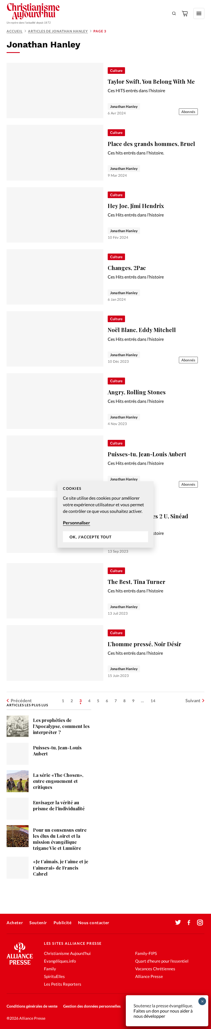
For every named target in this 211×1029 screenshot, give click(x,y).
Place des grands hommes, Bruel (151, 143)
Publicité (62, 922)
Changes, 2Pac (127, 267)
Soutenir (38, 922)
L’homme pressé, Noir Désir (144, 644)
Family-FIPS (146, 953)
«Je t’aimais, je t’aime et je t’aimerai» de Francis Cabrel (60, 867)
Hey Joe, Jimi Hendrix (136, 205)
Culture (116, 70)
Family (50, 968)
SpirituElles (54, 976)
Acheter (15, 922)
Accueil (15, 31)
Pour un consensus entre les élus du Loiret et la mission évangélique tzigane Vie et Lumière (60, 839)
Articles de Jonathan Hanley (58, 31)
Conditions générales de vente (32, 1006)
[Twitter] (178, 922)
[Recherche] (174, 13)
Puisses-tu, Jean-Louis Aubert (147, 454)
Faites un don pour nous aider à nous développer (163, 1013)
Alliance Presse (149, 976)
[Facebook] (189, 922)
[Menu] (198, 13)
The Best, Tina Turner (136, 581)
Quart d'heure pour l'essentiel (161, 960)
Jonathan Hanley (124, 106)
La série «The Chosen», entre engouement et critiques (58, 781)
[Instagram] (200, 922)
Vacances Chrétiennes (155, 968)
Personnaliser (76, 522)
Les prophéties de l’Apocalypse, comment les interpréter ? (61, 726)
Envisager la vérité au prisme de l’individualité (59, 805)
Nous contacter (93, 922)
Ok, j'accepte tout (91, 537)
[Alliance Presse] (20, 965)
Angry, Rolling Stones (137, 392)
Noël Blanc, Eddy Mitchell (142, 329)
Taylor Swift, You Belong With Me (151, 81)
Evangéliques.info (60, 960)
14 (153, 700)
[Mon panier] (185, 13)
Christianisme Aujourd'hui (67, 953)
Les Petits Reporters (62, 984)
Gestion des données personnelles (92, 1006)
